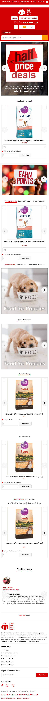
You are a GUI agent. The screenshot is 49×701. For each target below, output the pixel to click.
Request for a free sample (9, 653)
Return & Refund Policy (8, 698)
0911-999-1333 (30, 22)
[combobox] (24, 146)
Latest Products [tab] (38, 201)
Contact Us (5, 650)
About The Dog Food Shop (9, 694)
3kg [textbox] (5, 147)
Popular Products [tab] (11, 201)
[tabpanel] (24, 233)
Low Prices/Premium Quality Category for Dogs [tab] (24, 503)
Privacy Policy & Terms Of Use (28, 694)
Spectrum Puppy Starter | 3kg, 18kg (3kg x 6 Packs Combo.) (24, 141)
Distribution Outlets (7, 659)
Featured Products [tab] (24, 201)
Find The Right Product (28, 18)
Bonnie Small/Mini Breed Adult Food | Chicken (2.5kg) (24, 414)
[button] (20, 615)
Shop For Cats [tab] (21, 265)
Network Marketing (7, 665)
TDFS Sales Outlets (7, 662)
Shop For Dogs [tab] (10, 265)
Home (14, 18)
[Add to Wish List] (4, 107)
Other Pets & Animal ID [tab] (36, 265)
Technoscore (13, 691)
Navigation (7, 32)
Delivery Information (23, 698)
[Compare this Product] (45, 107)
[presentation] (5, 68)
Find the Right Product (8, 656)
